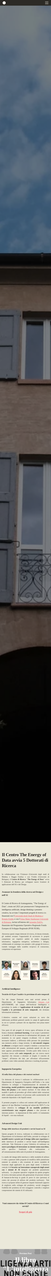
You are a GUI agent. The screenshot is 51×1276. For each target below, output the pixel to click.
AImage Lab (43, 1002)
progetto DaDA (36, 922)
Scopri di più (25, 1212)
